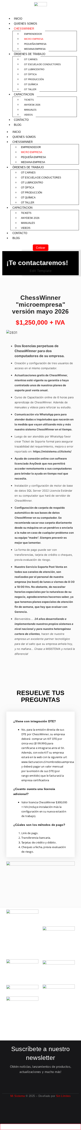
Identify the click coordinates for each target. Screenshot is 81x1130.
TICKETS (29, 99)
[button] (40, 721)
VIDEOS (28, 114)
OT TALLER (30, 89)
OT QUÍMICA (31, 84)
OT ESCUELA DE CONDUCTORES (42, 64)
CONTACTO (21, 119)
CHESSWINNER (24, 28)
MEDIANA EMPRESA (34, 49)
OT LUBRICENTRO (34, 69)
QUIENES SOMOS (25, 23)
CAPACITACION (24, 94)
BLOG (17, 124)
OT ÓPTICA (30, 74)
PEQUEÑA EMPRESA (35, 44)
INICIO (18, 18)
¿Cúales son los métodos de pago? (39, 824)
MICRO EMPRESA (33, 39)
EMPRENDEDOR (33, 34)
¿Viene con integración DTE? (34, 721)
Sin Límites (63, 1096)
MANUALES (30, 109)
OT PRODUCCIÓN (34, 79)
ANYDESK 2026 (32, 104)
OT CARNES (30, 59)
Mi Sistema (17, 1096)
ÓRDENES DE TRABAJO (29, 54)
